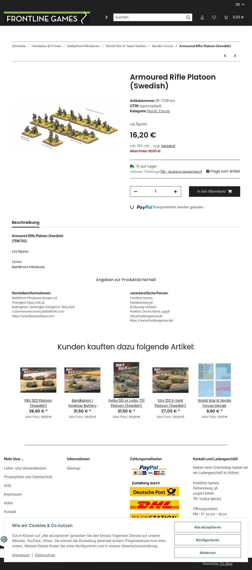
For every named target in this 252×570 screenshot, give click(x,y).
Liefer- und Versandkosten (25, 468)
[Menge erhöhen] (175, 191)
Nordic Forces (158, 111)
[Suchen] (188, 17)
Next (242, 384)
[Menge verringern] (135, 191)
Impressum (13, 494)
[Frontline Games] (47, 17)
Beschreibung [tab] (25, 222)
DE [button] (238, 4)
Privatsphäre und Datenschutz (28, 477)
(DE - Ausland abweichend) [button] (181, 172)
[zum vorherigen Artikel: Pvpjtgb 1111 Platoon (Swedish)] (225, 56)
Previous (10, 384)
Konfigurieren (207, 540)
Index (8, 503)
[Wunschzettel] (214, 17)
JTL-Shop (226, 564)
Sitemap (73, 468)
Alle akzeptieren (207, 527)
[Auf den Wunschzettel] (111, 82)
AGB (7, 486)
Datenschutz (45, 555)
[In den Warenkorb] (16, 70)
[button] (202, 17)
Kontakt (10, 512)
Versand (168, 145)
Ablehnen (208, 553)
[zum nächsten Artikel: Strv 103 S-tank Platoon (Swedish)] (235, 56)
